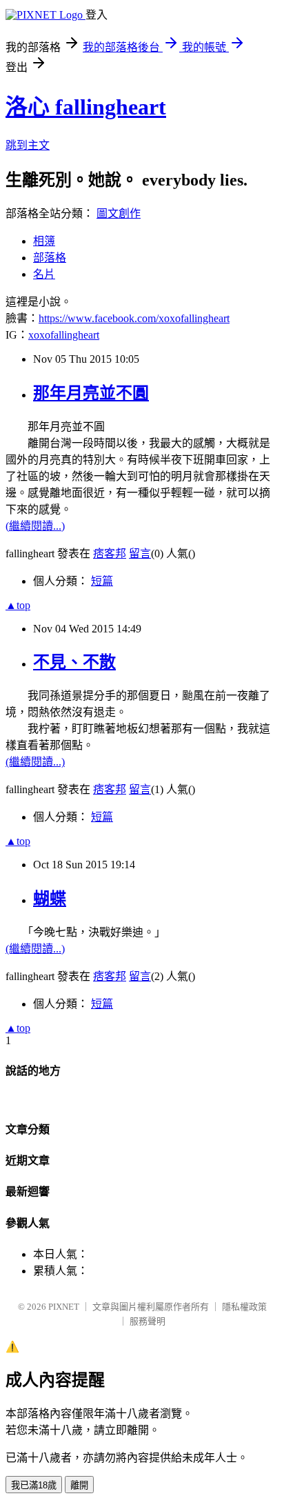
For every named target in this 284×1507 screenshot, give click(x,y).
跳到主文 (28, 145)
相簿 (44, 241)
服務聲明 (147, 1321)
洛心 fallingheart (86, 106)
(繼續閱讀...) (35, 526)
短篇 (102, 581)
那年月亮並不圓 (91, 393)
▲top (18, 605)
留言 (140, 553)
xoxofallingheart (63, 335)
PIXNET (63, 1306)
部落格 (49, 257)
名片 (44, 274)
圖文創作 (119, 213)
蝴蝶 (49, 899)
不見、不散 (74, 662)
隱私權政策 (244, 1306)
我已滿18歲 (34, 1485)
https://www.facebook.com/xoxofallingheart (134, 318)
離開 (79, 1485)
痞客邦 (109, 553)
